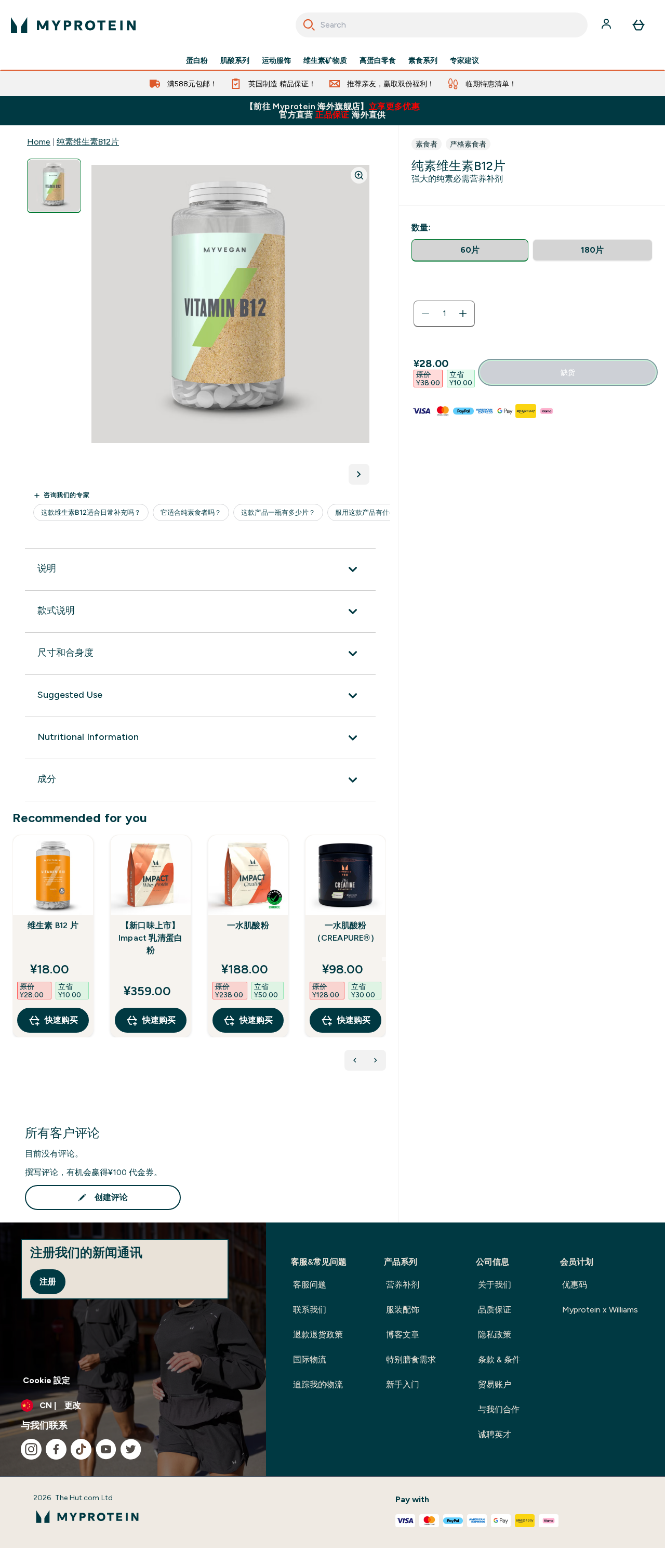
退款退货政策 (318, 1334)
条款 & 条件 (499, 1359)
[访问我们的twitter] (131, 1449)
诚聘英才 (494, 1434)
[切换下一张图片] (359, 474)
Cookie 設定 (46, 1380)
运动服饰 (276, 60)
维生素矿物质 (325, 60)
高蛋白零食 (378, 60)
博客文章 (402, 1334)
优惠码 (574, 1284)
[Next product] (375, 1060)
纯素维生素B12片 (88, 141)
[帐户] (607, 25)
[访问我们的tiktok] (81, 1449)
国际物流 (309, 1359)
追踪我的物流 (318, 1384)
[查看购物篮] (638, 25)
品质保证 (494, 1309)
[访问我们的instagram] (31, 1449)
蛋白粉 (197, 60)
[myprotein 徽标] (73, 25)
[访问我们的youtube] (106, 1449)
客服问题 (309, 1284)
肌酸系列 (234, 60)
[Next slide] (384, 959)
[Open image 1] (54, 186)
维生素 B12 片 (53, 925)
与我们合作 (499, 1409)
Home (38, 141)
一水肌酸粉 (248, 925)
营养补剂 (402, 1284)
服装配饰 (402, 1309)
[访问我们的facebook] (56, 1449)
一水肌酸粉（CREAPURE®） (346, 931)
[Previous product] (354, 1060)
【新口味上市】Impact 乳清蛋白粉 (150, 938)
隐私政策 (494, 1334)
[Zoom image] (359, 175)
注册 (47, 1281)
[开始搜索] (309, 24)
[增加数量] (462, 313)
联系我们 (309, 1309)
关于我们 (494, 1284)
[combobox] (442, 24)
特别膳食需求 (411, 1359)
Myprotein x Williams (600, 1309)
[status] (444, 313)
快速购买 (61, 1020)
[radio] (469, 250)
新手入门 (402, 1384)
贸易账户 (494, 1384)
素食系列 (422, 60)
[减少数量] (425, 313)
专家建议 (464, 60)
